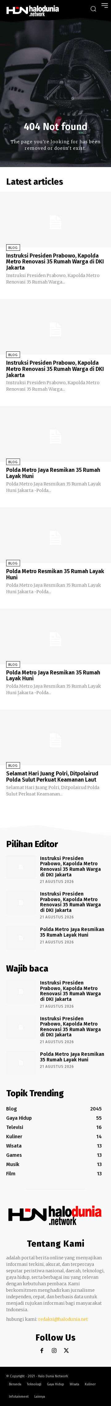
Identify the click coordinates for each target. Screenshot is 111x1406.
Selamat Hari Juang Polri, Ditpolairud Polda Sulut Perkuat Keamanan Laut (52, 776)
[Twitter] (66, 1351)
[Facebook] (42, 1351)
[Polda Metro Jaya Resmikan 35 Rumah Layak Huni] (55, 434)
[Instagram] (54, 1351)
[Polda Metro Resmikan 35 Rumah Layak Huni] (55, 535)
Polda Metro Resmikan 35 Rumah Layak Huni (55, 574)
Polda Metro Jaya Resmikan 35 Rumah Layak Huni (53, 473)
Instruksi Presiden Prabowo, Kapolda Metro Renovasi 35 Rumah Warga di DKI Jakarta (55, 261)
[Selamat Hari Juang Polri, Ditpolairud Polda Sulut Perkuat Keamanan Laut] (55, 737)
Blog (13, 248)
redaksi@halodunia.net (63, 1319)
